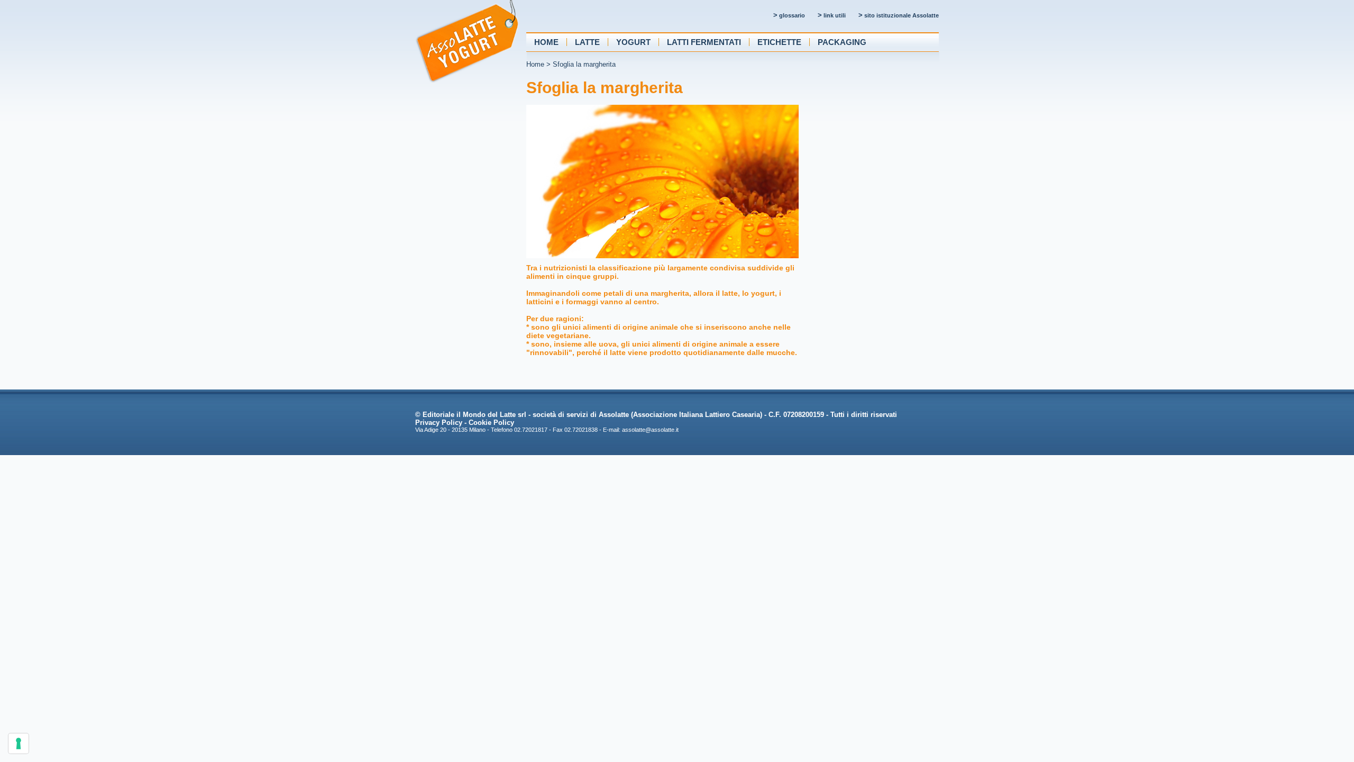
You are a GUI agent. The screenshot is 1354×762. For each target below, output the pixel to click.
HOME (546, 42)
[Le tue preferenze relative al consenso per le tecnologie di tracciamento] (18, 743)
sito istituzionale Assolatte (898, 15)
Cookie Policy (491, 423)
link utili (832, 15)
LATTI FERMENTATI (704, 42)
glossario (789, 15)
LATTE (587, 42)
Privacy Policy (438, 423)
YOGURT (633, 42)
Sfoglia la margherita (584, 64)
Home (535, 64)
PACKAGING (842, 42)
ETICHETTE (779, 42)
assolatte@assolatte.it (650, 430)
